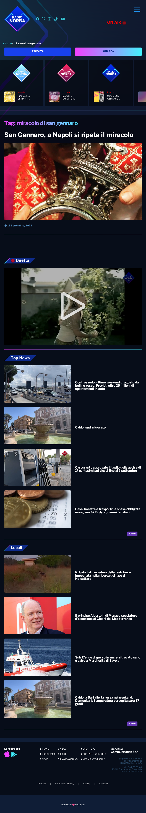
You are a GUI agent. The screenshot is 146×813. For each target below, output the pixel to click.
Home (8, 43)
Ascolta (38, 51)
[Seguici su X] (43, 19)
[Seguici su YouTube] (63, 19)
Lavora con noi (69, 759)
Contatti (103, 784)
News (44, 759)
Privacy (42, 784)
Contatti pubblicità (94, 754)
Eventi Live (88, 749)
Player (45, 749)
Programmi (48, 754)
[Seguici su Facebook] (37, 19)
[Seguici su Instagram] (49, 19)
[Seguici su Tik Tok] (56, 19)
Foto (63, 754)
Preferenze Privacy (64, 784)
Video (63, 749)
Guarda (108, 51)
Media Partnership (93, 759)
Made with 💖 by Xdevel (73, 805)
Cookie (86, 784)
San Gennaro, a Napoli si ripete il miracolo (69, 135)
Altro (132, 534)
